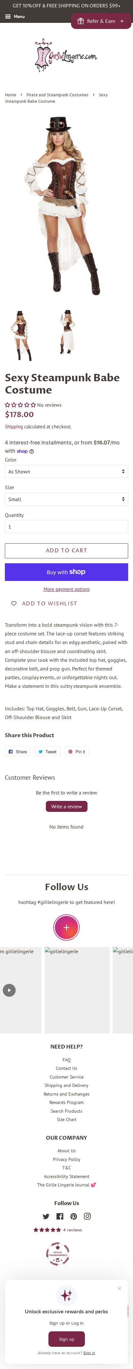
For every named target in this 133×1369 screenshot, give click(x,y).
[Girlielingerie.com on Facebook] (60, 1218)
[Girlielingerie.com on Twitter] (46, 1218)
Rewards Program (66, 1102)
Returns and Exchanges (66, 1094)
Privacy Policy (66, 1159)
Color (10, 459)
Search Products (66, 1111)
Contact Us (66, 1068)
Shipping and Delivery (66, 1085)
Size (9, 487)
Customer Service (67, 1077)
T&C (66, 1168)
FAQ (67, 1060)
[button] (20, 405)
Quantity (14, 515)
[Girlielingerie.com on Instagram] (87, 1218)
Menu (19, 16)
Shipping (14, 426)
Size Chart (67, 1119)
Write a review (66, 806)
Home (10, 95)
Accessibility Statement (66, 1176)
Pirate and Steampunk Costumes (57, 95)
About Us (66, 1151)
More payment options (67, 589)
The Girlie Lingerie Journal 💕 (66, 1185)
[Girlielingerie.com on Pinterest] (73, 1218)
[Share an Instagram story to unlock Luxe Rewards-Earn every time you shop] (66, 927)
